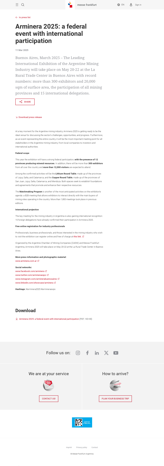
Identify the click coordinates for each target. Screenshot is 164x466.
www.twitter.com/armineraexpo (30, 275)
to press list (24, 17)
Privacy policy (81, 447)
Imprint (69, 447)
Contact (94, 447)
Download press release (30, 117)
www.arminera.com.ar (26, 261)
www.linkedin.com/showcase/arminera (34, 283)
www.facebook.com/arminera (29, 271)
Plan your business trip (115, 398)
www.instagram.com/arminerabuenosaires (36, 279)
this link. (77, 236)
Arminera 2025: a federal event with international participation (49, 319)
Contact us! (48, 398)
